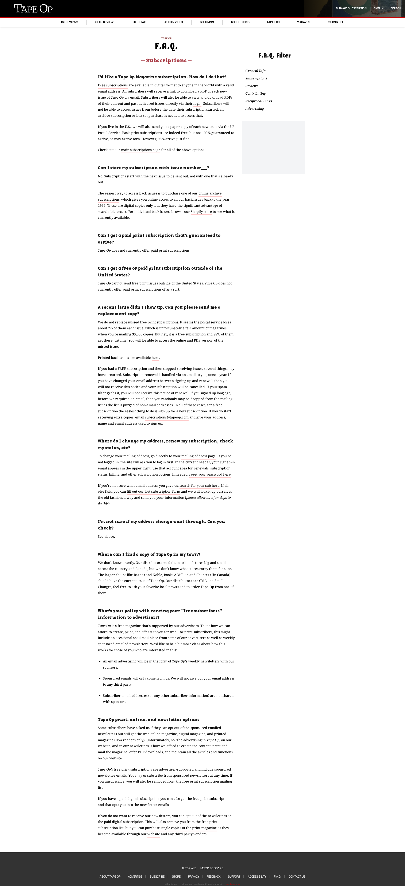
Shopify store (201, 211)
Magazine (304, 22)
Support (234, 876)
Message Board (211, 868)
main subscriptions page (140, 149)
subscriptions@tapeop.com (167, 417)
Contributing (255, 93)
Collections (240, 22)
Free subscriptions (113, 85)
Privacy (193, 876)
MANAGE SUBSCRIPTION (351, 8)
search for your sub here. (200, 485)
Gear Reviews (105, 22)
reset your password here (210, 474)
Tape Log (273, 22)
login (197, 103)
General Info (255, 70)
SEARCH (396, 8)
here (155, 357)
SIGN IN (378, 8)
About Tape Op (110, 876)
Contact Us (297, 876)
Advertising (254, 108)
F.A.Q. (277, 876)
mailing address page (198, 456)
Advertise (135, 876)
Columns (207, 22)
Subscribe (336, 22)
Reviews (251, 86)
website (153, 834)
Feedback (213, 876)
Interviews (69, 22)
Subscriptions (256, 78)
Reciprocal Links (258, 101)
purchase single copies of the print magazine (181, 828)
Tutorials (139, 22)
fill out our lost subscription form (153, 491)
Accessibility (257, 876)
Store (176, 876)
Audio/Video (174, 22)
